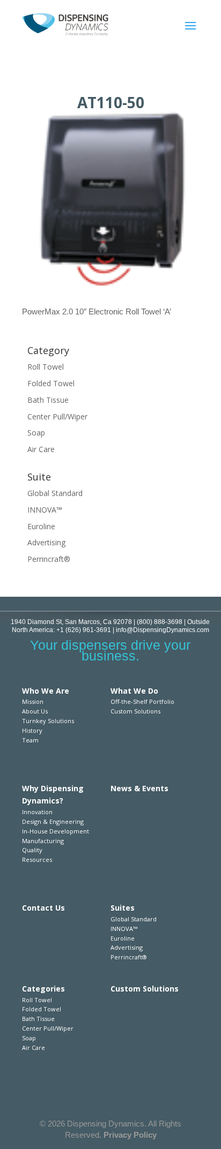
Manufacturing (43, 841)
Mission (32, 701)
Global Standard (55, 493)
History (32, 730)
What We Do (134, 691)
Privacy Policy (130, 1134)
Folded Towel (51, 383)
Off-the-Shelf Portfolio (142, 701)
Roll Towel (45, 367)
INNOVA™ (44, 510)
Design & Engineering (53, 821)
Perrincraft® (48, 559)
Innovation (37, 812)
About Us (35, 711)
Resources (37, 859)
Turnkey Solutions (48, 721)
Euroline (41, 526)
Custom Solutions (135, 711)
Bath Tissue (48, 400)
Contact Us (43, 908)
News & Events (139, 788)
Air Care (41, 449)
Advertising (46, 542)
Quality (32, 850)
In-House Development (55, 831)
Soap (36, 432)
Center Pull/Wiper (57, 416)
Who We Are (45, 691)
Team (30, 740)
